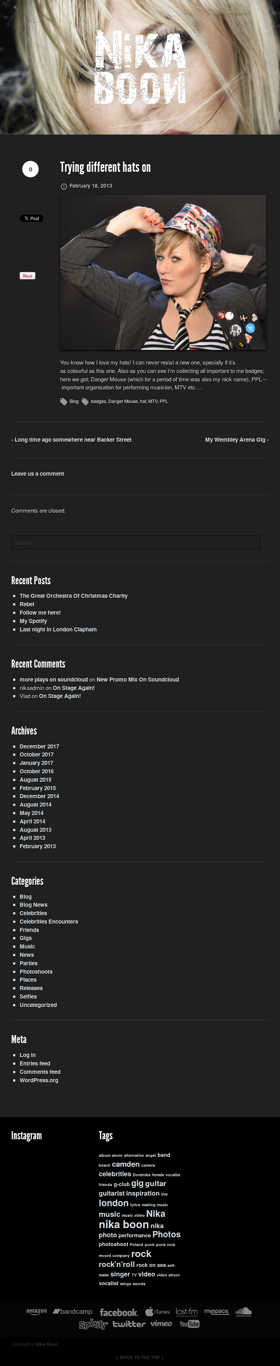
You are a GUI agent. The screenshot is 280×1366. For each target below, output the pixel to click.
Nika (156, 1213)
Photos (166, 1234)
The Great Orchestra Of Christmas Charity (74, 596)
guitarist (112, 1193)
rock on (146, 1265)
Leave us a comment (37, 473)
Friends (29, 930)
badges (98, 401)
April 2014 (32, 821)
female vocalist (166, 1174)
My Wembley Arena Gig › (237, 439)
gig (137, 1183)
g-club (122, 1184)
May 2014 (31, 813)
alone (117, 1155)
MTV (153, 401)
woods (139, 1283)
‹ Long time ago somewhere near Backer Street (71, 439)
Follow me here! (40, 612)
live (164, 1194)
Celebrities (33, 913)
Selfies (28, 996)
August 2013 (35, 830)
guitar (155, 1183)
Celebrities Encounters (49, 921)
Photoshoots (36, 971)
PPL (164, 401)
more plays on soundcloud (54, 679)
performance (134, 1235)
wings (125, 1283)
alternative (134, 1155)
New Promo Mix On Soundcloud (138, 679)
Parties (29, 963)
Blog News (33, 905)
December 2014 (39, 796)
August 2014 (35, 804)
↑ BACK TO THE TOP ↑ (140, 1357)
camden (126, 1163)
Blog (74, 401)
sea (161, 1265)
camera (148, 1165)
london (114, 1202)
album (104, 1155)
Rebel (27, 604)
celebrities (115, 1173)
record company (114, 1255)
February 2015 (38, 788)
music (109, 1213)
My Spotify (33, 621)
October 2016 (37, 771)
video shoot (168, 1275)
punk (150, 1244)
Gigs (26, 938)
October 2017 (37, 754)
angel (150, 1155)
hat (143, 401)
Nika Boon (47, 1344)
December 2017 (39, 746)
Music (27, 946)
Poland (136, 1244)
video (146, 1274)
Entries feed (35, 1063)
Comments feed (40, 1072)
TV (134, 1275)
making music (155, 1204)
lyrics (135, 1204)
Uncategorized (38, 1005)
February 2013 (38, 846)
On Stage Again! (74, 688)
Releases (31, 988)
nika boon (124, 1223)
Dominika (142, 1174)
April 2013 (32, 838)
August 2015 (35, 780)
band (164, 1155)
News (27, 955)
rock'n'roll (117, 1264)
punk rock (165, 1244)
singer (120, 1274)
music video (133, 1215)
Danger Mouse (123, 401)
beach (104, 1165)
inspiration (143, 1193)
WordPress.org (39, 1080)
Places (28, 980)
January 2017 (36, 763)
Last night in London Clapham (58, 629)
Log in (28, 1055)
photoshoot (113, 1244)
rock (141, 1253)
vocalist (108, 1283)
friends (105, 1184)
